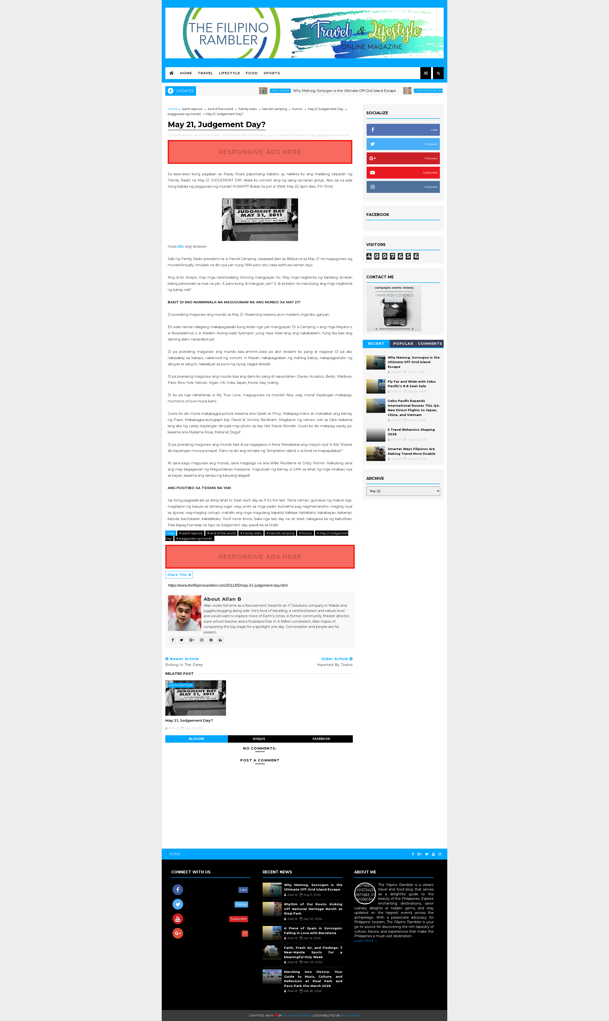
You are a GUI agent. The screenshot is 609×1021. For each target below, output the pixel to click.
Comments (430, 343)
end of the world (220, 109)
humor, (273, 135)
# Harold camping (280, 533)
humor (297, 109)
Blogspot (350, 1015)
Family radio (247, 109)
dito (181, 246)
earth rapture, (183, 135)
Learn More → (366, 941)
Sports (272, 73)
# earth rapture (190, 533)
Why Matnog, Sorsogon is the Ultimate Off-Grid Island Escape (315, 91)
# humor (305, 533)
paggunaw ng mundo (184, 114)
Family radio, (231, 135)
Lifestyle (229, 73)
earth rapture (192, 109)
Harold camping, (254, 135)
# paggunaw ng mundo (194, 538)
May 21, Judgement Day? (189, 720)
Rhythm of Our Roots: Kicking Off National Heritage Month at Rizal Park (313, 908)
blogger (196, 739)
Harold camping (274, 109)
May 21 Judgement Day (325, 109)
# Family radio (251, 533)
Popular (403, 343)
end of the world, (207, 135)
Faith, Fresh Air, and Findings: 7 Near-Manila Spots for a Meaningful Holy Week (313, 952)
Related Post (179, 673)
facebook (321, 739)
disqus (259, 739)
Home (186, 73)
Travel (205, 73)
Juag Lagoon (251, 90)
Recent (376, 343)
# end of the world (221, 533)
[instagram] (439, 854)
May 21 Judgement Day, (297, 135)
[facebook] (413, 854)
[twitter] (427, 854)
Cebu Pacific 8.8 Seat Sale (404, 90)
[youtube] (433, 854)
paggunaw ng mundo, (333, 135)
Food (252, 73)
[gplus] (419, 854)
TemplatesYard (297, 1015)
